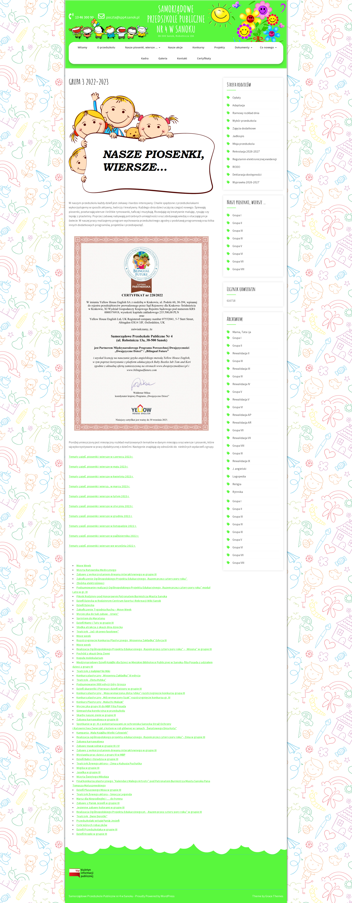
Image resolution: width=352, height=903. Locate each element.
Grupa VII (237, 261)
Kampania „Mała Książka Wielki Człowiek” (102, 733)
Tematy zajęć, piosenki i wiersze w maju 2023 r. (98, 466)
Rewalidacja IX (241, 461)
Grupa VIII (238, 269)
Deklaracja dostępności (246, 174)
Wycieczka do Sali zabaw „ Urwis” (97, 614)
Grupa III (237, 231)
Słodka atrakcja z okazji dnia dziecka (99, 627)
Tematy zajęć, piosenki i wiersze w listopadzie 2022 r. (103, 526)
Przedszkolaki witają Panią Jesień (98, 821)
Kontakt (182, 58)
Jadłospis (238, 136)
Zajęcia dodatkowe (244, 128)
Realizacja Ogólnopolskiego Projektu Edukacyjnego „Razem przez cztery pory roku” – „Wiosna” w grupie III (144, 649)
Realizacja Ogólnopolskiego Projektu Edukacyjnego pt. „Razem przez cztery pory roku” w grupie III (139, 812)
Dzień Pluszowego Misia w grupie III (98, 790)
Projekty (219, 47)
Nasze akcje (175, 47)
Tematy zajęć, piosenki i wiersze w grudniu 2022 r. (100, 516)
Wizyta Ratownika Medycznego (96, 570)
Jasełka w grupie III (88, 772)
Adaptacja (238, 105)
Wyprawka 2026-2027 (245, 182)
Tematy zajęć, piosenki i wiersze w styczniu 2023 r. (101, 506)
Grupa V (237, 246)
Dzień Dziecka (85, 605)
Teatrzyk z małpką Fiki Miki (93, 671)
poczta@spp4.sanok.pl (123, 17)
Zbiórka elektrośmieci (90, 583)
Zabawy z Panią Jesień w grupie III (98, 803)
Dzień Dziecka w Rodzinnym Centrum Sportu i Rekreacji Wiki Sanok (118, 601)
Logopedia (239, 476)
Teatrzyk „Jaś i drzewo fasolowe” (97, 631)
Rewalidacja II (240, 353)
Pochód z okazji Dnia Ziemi (93, 653)
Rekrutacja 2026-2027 (246, 151)
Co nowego (267, 47)
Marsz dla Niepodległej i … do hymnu (99, 799)
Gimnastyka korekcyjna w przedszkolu (100, 711)
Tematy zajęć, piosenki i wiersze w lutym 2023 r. (99, 496)
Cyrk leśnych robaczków (91, 825)
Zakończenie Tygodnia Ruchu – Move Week (103, 609)
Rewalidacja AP (241, 415)
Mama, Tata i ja (241, 332)
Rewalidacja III (241, 369)
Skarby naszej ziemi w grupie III (96, 715)
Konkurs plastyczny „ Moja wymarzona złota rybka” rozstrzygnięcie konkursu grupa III (130, 693)
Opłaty (236, 98)
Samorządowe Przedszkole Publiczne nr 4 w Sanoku (176, 19)
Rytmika (237, 492)
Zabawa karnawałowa (90, 741)
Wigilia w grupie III (87, 768)
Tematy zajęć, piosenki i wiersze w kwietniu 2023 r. (101, 476)
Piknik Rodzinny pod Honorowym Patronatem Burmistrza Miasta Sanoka (121, 596)
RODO (236, 167)
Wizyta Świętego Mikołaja (92, 777)
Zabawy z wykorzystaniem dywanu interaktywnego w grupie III (116, 574)
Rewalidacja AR (241, 422)
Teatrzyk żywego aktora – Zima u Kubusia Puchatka (109, 763)
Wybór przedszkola (244, 121)
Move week (83, 636)
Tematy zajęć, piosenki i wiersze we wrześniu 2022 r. (102, 546)
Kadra (144, 58)
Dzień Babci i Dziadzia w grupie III (97, 759)
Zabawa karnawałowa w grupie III (97, 719)
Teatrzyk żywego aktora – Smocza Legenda (104, 794)
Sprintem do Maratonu (90, 618)
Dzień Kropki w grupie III (91, 834)
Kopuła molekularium (89, 658)
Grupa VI (237, 254)
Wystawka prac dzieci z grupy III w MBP (100, 755)
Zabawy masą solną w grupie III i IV (98, 746)
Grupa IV (237, 238)
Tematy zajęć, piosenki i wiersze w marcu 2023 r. (99, 486)
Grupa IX (237, 453)
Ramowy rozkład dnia (245, 113)
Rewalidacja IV (241, 384)
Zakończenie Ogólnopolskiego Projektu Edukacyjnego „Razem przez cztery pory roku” (132, 579)
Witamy (82, 47)
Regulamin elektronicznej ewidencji (254, 159)
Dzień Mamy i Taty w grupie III (95, 623)
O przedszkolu (106, 47)
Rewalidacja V (240, 399)
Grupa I (236, 215)
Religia (236, 484)
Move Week (83, 565)
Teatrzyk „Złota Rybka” (91, 680)
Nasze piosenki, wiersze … (141, 47)
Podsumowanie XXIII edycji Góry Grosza (101, 684)
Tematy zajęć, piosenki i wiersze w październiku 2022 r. (104, 536)
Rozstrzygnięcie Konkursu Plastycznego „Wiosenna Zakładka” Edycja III (121, 640)
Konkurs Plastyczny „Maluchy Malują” (100, 702)
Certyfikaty (204, 58)
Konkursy (198, 47)
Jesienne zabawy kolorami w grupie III (100, 807)
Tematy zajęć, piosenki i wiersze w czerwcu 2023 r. (101, 457)
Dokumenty (242, 47)
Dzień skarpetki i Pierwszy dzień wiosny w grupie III (109, 689)
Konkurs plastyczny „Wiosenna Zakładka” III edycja (108, 675)
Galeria (162, 58)
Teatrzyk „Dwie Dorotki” (91, 816)
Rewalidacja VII (241, 438)
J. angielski (239, 469)
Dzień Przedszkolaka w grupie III (96, 829)
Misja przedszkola (243, 144)
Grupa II (237, 223)
